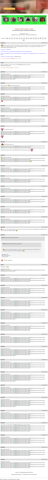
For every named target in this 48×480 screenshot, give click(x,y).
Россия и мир (39, 8)
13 (33, 38)
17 (30, 472)
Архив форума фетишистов (31, 34)
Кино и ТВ (39, 5)
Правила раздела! (17, 56)
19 (23, 40)
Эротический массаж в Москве (14, 479)
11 (28, 38)
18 (45, 38)
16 (40, 38)
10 (26, 38)
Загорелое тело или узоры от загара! (18, 34)
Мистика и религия (41, 2)
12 (31, 38)
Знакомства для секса (9, 8)
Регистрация (21, 8)
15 (38, 38)
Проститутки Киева (3, 479)
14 (35, 38)
